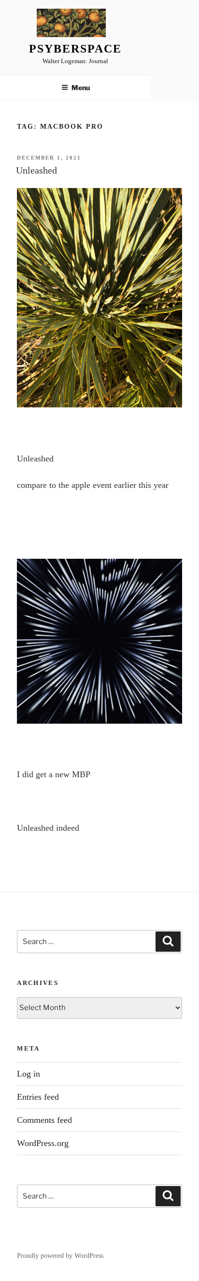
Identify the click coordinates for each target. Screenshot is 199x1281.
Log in (28, 1074)
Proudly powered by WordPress (60, 1255)
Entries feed (38, 1097)
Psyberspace (75, 48)
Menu (80, 87)
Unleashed (36, 170)
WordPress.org (43, 1143)
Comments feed (44, 1120)
